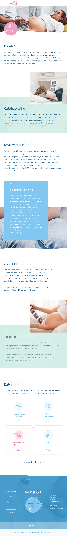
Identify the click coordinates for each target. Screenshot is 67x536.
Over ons (11, 507)
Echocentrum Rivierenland (23, 532)
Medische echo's (11, 491)
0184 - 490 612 (53, 505)
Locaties (11, 512)
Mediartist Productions (45, 532)
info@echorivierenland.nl (56, 508)
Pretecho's (11, 496)
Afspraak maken (11, 502)
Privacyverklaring (33, 525)
